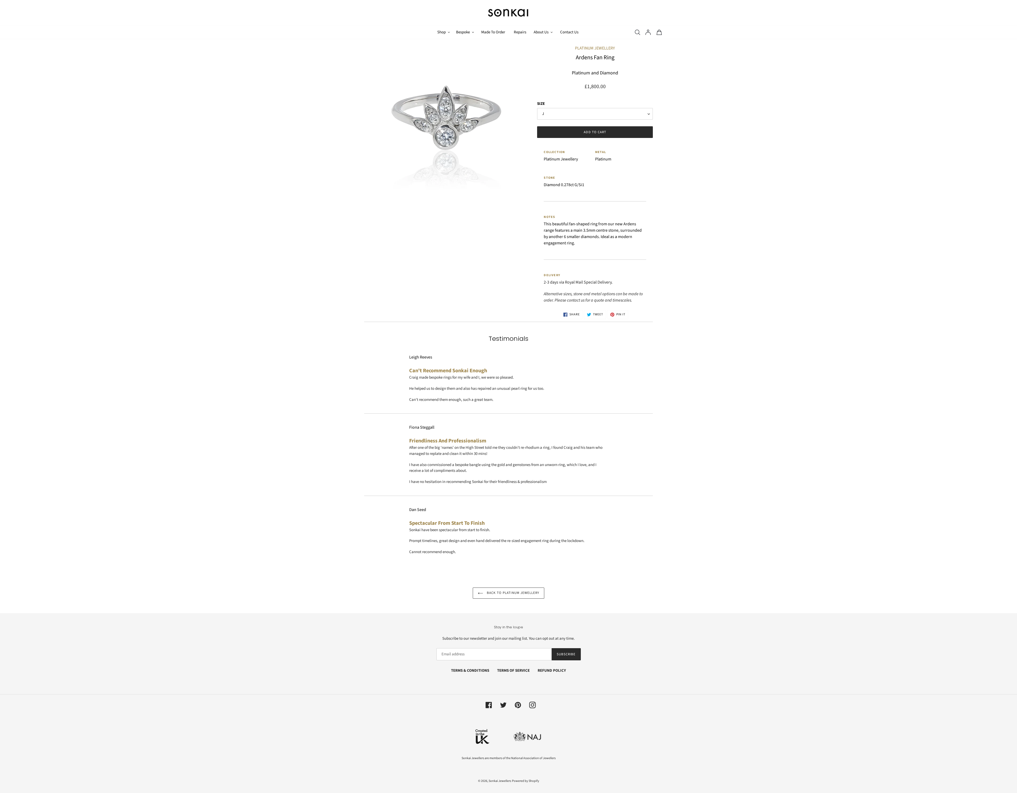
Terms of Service (513, 670)
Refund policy (552, 670)
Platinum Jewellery (595, 48)
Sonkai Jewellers (500, 781)
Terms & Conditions (470, 670)
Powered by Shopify (525, 781)
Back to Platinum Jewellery (512, 592)
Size (541, 103)
